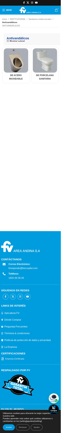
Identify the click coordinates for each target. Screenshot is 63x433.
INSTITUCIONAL (18, 19)
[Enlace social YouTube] (36, 2)
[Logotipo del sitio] (30, 10)
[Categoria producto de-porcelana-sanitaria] (45, 65)
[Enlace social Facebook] (24, 2)
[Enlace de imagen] (18, 385)
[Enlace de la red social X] (28, 2)
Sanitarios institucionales (40, 19)
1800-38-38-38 (16, 278)
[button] (54, 398)
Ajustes (37, 427)
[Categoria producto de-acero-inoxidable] (16, 65)
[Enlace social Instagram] (32, 2)
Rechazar (23, 427)
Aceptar (9, 427)
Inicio (4, 19)
